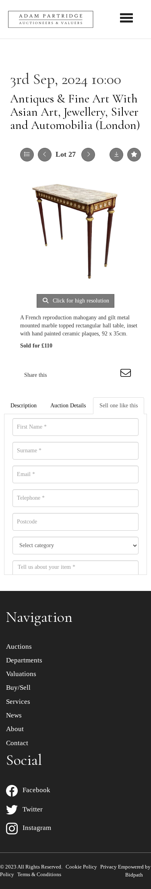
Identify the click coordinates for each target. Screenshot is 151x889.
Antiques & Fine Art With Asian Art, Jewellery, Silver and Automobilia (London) (75, 112)
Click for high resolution (80, 301)
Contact (17, 743)
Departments (24, 660)
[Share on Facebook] (60, 375)
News (14, 715)
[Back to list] (27, 154)
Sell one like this (118, 406)
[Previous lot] (45, 154)
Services (18, 701)
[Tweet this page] (77, 375)
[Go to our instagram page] (110, 375)
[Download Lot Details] (116, 154)
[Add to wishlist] (134, 154)
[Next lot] (88, 154)
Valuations (21, 674)
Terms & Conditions (39, 874)
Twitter (30, 809)
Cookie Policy (81, 867)
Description (23, 406)
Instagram (34, 828)
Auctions (19, 646)
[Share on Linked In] (93, 375)
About (15, 729)
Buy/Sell (18, 687)
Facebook (34, 790)
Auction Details (68, 406)
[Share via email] (126, 375)
